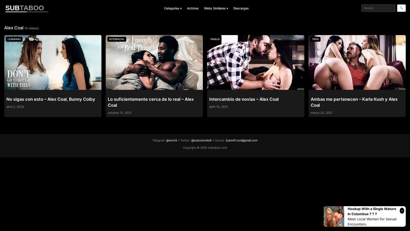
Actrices (193, 8)
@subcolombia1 (201, 140)
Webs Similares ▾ (216, 8)
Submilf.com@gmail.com (242, 140)
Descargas (241, 8)
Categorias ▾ (173, 8)
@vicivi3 (171, 140)
